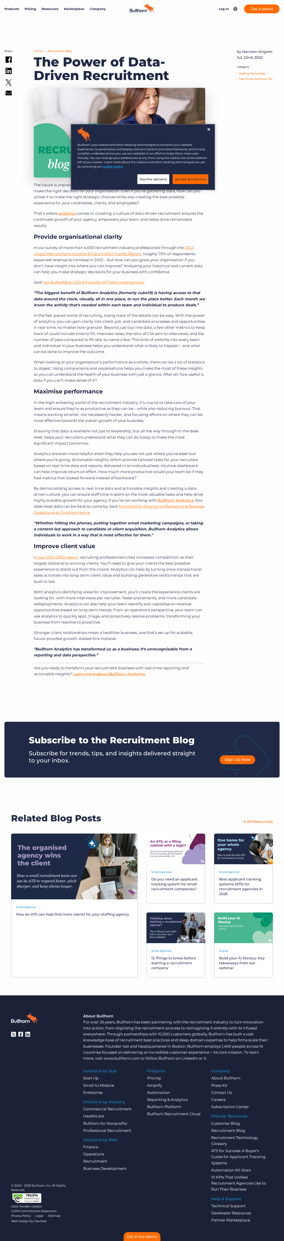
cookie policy (112, 166)
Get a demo (262, 9)
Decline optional (153, 179)
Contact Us (221, 1092)
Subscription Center (230, 1107)
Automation (158, 1092)
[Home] (142, 11)
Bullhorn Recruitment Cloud (174, 1114)
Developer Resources (231, 1213)
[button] (235, 9)
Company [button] (98, 9)
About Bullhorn (225, 1078)
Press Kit (219, 1085)
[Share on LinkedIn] (9, 72)
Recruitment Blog (60, 51)
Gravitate (40, 1221)
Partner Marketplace (230, 1220)
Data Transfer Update (26, 1206)
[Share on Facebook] (9, 60)
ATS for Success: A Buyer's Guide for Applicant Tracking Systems (238, 1157)
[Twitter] (13, 1034)
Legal (39, 1215)
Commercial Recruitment (107, 1109)
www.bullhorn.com (122, 1058)
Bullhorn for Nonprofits (105, 1123)
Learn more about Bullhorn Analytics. (109, 674)
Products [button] (11, 9)
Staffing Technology (252, 73)
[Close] (209, 129)
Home (38, 51)
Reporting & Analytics (167, 1099)
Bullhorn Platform (164, 1107)
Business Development (104, 1168)
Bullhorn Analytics (175, 500)
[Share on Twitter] (9, 83)
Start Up (91, 1078)
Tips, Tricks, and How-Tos (255, 78)
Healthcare (93, 1116)
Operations (93, 1154)
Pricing (30, 9)
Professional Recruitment (107, 1130)
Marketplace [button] (74, 9)
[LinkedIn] (27, 1034)
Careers (218, 1099)
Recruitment (95, 1161)
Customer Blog (225, 1123)
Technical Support (228, 1206)
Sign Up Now (237, 759)
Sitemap (54, 1215)
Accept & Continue (190, 179)
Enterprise (93, 1092)
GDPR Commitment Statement (34, 1211)
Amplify (154, 1085)
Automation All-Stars (231, 1170)
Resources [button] (50, 9)
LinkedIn (189, 1058)
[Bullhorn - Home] (24, 1019)
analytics (67, 213)
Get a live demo (142, 1236)
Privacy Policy (21, 1215)
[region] (143, 157)
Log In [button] (224, 9)
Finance (90, 1147)
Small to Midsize (98, 1085)
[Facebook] (20, 1034)
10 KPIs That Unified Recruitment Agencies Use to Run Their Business (238, 1183)
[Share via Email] (9, 94)
